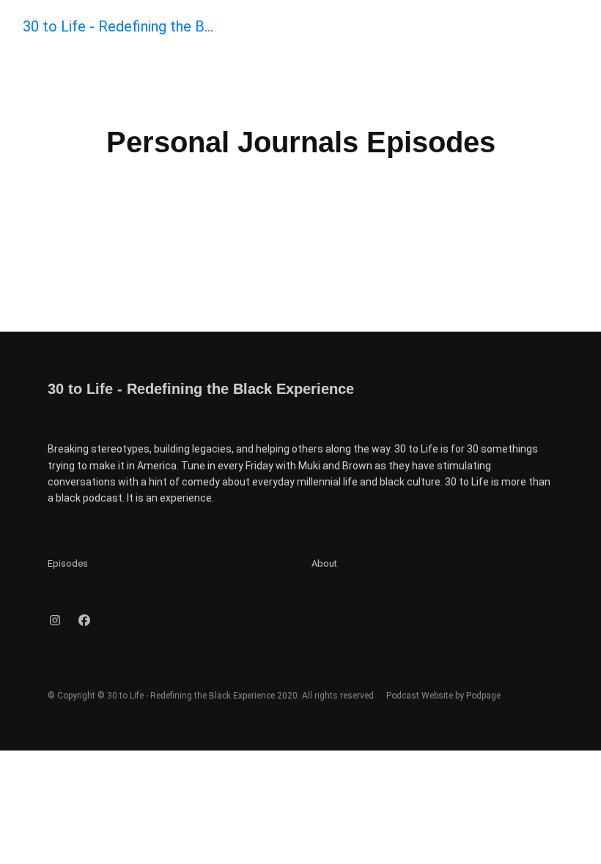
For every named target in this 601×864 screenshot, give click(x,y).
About (324, 563)
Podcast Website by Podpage (443, 695)
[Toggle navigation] (577, 30)
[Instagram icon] (55, 620)
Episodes (68, 563)
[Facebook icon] (84, 620)
